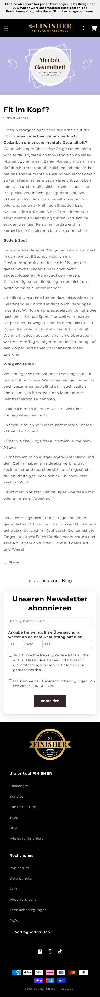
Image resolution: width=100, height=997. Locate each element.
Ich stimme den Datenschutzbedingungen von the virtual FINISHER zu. (54, 683)
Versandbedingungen (28, 910)
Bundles (16, 796)
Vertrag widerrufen (32, 932)
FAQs (14, 920)
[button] (6, 28)
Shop (13, 817)
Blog (13, 828)
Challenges (19, 786)
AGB (13, 889)
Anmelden (50, 701)
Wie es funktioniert (26, 838)
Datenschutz (20, 878)
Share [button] (14, 562)
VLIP (72, 989)
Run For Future (22, 807)
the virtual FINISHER (45, 989)
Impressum (19, 868)
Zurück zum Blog (53, 580)
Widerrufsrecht (22, 899)
